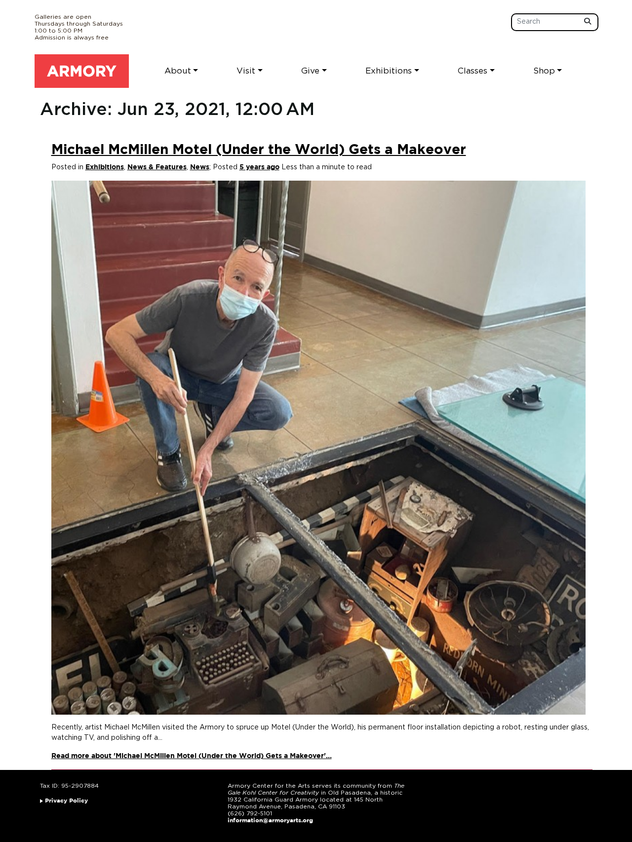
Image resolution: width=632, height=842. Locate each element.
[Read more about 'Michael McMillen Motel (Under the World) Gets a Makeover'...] (318, 448)
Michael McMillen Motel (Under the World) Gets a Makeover (258, 150)
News (199, 167)
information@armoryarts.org (270, 820)
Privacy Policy (66, 801)
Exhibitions (388, 71)
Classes (472, 71)
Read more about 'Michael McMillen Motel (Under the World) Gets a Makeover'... (191, 756)
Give (310, 71)
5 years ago (259, 167)
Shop (544, 71)
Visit (246, 71)
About (177, 71)
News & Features (157, 167)
